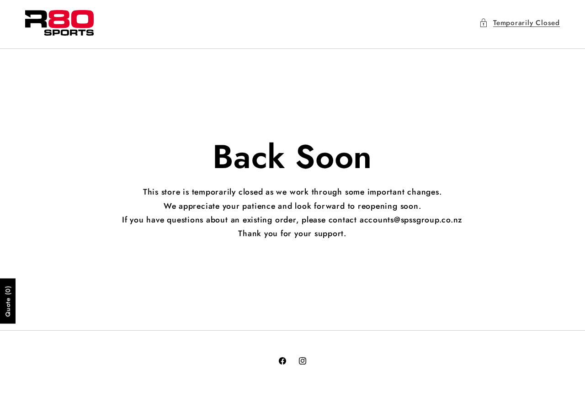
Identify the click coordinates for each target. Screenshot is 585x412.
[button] (519, 23)
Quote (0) (7, 301)
